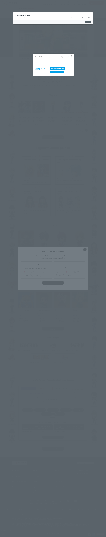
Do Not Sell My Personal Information (40, 69)
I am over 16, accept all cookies (56, 72)
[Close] (71, 55)
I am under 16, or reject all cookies (57, 68)
